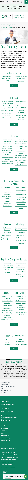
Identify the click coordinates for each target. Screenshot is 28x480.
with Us (10, 476)
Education (14, 136)
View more (14, 86)
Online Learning (4, 384)
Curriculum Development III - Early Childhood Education (21, 141)
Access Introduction (7, 232)
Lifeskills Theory (7, 206)
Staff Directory (4, 435)
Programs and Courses (6, 27)
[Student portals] (22, 2)
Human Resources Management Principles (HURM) (21, 105)
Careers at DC (4, 428)
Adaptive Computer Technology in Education (7, 141)
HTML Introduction (21, 238)
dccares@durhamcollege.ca (10, 417)
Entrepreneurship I (21, 101)
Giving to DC (4, 430)
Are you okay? (16, 1)
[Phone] (20, 476)
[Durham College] (14, 18)
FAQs (2, 388)
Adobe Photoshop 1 (7, 235)
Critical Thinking (7, 305)
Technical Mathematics (21, 344)
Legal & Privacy (12, 448)
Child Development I (7, 157)
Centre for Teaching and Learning (9, 457)
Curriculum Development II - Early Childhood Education (7, 161)
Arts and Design (14, 73)
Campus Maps (6, 420)
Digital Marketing (7, 113)
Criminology (7, 272)
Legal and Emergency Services (14, 259)
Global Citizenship (7, 312)
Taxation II (21, 119)
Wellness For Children (21, 165)
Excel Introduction (21, 235)
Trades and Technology (14, 336)
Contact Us (3, 392)
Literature (21, 81)
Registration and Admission (8, 386)
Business (14, 97)
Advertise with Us (5, 440)
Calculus (7, 339)
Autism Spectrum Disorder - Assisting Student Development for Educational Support (7, 150)
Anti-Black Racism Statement (8, 459)
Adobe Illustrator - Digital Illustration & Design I (7, 78)
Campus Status (3, 1)
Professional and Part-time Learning (9, 25)
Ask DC (2, 433)
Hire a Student (4, 425)
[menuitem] (22, 2)
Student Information (6, 390)
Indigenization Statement (7, 462)
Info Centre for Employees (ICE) (9, 454)
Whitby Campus (5, 408)
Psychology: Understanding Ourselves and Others (7, 317)
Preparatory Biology (20, 194)
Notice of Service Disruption (8, 452)
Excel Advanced (21, 232)
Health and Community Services (14, 182)
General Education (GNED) (14, 292)
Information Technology (14, 224)
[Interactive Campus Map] (22, 476)
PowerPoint (21, 243)
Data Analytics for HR (7, 110)
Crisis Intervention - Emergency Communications (21, 265)
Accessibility (4, 448)
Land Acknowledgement (14, 362)
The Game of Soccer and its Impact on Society (21, 303)
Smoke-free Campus (6, 438)
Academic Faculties (10, 24)
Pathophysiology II (21, 187)
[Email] (18, 476)
